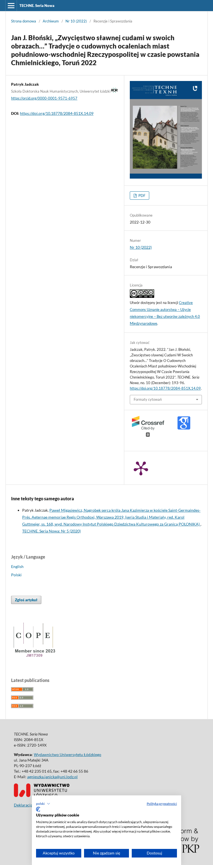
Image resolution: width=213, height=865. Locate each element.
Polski (16, 574)
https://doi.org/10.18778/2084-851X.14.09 (56, 113)
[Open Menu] (11, 5)
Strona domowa (23, 21)
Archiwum (51, 21)
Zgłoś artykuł (26, 600)
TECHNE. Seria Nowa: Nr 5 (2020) (51, 531)
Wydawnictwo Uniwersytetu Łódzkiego (67, 754)
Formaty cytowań (148, 399)
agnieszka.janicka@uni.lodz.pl (52, 776)
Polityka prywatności (162, 803)
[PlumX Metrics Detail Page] (141, 467)
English (17, 566)
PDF (141, 195)
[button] (43, 804)
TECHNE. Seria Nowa (36, 5)
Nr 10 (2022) (76, 21)
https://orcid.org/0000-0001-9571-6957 (44, 98)
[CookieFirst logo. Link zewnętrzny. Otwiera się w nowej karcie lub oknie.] (38, 809)
